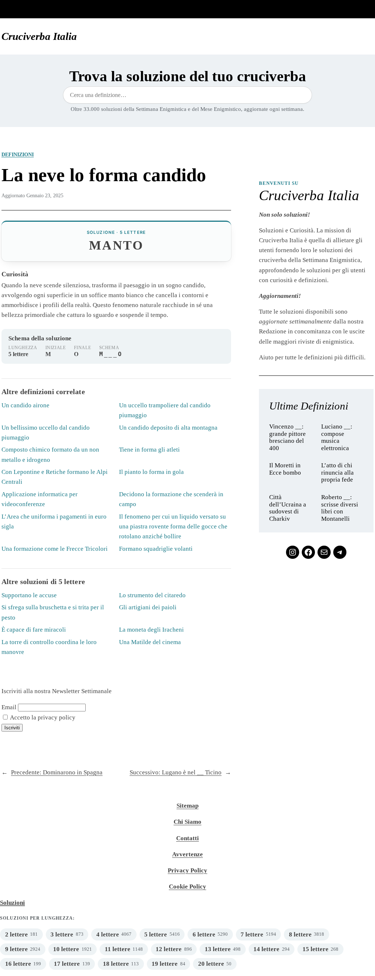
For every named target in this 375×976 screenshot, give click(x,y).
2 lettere (16, 934)
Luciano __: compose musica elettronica (336, 437)
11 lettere (117, 949)
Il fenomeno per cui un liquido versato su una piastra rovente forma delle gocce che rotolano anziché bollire (173, 526)
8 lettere (300, 934)
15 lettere (315, 949)
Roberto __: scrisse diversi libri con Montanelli (339, 508)
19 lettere (165, 963)
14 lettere (266, 949)
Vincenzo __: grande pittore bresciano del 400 (287, 437)
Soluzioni (12, 902)
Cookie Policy (187, 886)
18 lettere (116, 963)
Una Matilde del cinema (150, 642)
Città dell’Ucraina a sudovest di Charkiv (287, 508)
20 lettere (211, 963)
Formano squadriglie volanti (156, 548)
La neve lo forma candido (103, 175)
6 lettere (204, 934)
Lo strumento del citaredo (152, 595)
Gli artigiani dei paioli (148, 607)
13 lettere (218, 949)
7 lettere (252, 934)
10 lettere (66, 949)
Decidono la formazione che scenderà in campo (171, 499)
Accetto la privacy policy (42, 717)
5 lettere (155, 934)
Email (8, 707)
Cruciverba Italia (39, 36)
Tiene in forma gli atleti (149, 449)
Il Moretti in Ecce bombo (285, 469)
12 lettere (169, 949)
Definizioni (17, 154)
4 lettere (107, 934)
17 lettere (67, 963)
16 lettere (18, 963)
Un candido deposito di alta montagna (168, 427)
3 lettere (62, 934)
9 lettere (16, 949)
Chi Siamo (187, 821)
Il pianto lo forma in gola (151, 471)
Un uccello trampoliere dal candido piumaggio (165, 410)
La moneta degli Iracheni (151, 629)
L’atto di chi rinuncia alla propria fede (337, 472)
